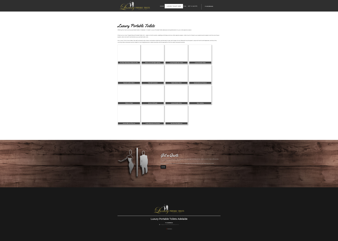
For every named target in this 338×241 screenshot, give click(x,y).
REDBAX (169, 229)
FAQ (184, 6)
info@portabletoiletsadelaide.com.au (169, 224)
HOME (162, 6)
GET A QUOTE (192, 6)
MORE (163, 167)
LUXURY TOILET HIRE (174, 6)
